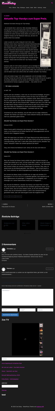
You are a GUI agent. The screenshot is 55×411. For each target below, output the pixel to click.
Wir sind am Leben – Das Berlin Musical (13, 367)
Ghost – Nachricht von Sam (9, 371)
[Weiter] (50, 226)
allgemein (6, 15)
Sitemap (4, 390)
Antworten (49, 249)
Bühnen (14, 7)
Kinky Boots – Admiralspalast (10, 379)
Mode (31, 7)
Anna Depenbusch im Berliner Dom (12, 363)
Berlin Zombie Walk (47, 205)
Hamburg (40, 7)
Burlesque (22, 7)
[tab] (24, 233)
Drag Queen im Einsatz (8, 205)
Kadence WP (40, 406)
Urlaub (44, 7)
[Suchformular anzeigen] (52, 3)
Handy (6, 196)
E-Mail (22, 310)
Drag (18, 7)
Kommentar (6, 290)
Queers (27, 7)
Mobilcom (18, 196)
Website (40, 310)
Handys (12, 196)
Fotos (10, 7)
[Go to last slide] (4, 226)
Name (4, 310)
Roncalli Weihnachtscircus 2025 (11, 375)
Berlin (35, 7)
